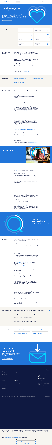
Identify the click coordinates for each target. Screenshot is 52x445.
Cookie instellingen (26, 443)
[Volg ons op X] (43, 385)
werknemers (16, 368)
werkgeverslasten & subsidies (20, 333)
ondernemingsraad (17, 205)
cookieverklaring (17, 437)
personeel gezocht (17, 382)
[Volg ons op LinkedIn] (38, 385)
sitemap (48, 393)
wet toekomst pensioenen (37, 78)
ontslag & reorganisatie (37, 333)
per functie (4, 371)
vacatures (4, 368)
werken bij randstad (19, 393)
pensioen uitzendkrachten (20, 78)
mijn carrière (22, 1)
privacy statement (8, 437)
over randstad (27, 1)
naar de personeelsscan (36, 228)
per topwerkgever (5, 374)
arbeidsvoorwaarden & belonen (39, 329)
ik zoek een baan (12, 1)
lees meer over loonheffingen (19, 184)
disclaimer (44, 393)
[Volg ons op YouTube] (41, 385)
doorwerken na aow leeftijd (20, 82)
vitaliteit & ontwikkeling (19, 336)
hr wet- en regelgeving (8, 5)
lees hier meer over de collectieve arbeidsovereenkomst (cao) (25, 129)
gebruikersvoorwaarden (27, 393)
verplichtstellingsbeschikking (19, 66)
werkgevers (17, 1)
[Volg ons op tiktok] (47, 385)
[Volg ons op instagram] (45, 385)
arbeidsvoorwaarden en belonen (15, 5)
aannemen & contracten (19, 329)
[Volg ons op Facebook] (40, 385)
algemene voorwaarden (18, 386)
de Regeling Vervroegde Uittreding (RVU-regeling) (24, 262)
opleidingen (16, 369)
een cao (22, 54)
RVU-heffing (24, 265)
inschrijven (4, 388)
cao (31, 65)
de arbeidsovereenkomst (33, 142)
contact (3, 380)
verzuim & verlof (35, 336)
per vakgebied (4, 372)
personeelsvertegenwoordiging (26, 205)
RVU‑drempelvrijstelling (21, 266)
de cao (16, 170)
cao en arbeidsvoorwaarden (25, 71)
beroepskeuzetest (17, 371)
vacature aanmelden (17, 383)
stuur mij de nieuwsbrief (8, 358)
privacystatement (35, 393)
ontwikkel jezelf (16, 372)
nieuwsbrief (16, 385)
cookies (40, 393)
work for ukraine (17, 374)
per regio (3, 369)
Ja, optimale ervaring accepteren (26, 439)
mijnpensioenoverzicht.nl (22, 110)
